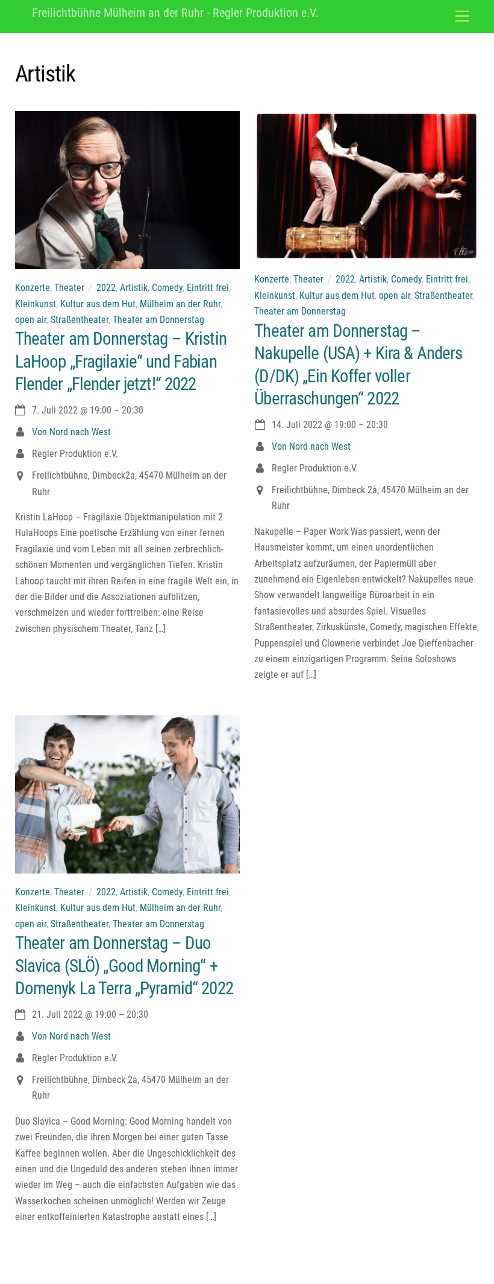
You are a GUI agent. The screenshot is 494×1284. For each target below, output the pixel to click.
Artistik (134, 287)
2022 (106, 287)
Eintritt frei (208, 287)
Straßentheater (79, 319)
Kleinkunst (35, 304)
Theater (69, 287)
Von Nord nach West (71, 432)
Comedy (167, 287)
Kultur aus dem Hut (98, 304)
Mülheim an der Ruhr (180, 304)
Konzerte (32, 287)
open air (30, 319)
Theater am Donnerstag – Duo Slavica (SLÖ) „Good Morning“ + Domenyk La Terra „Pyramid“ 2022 (124, 965)
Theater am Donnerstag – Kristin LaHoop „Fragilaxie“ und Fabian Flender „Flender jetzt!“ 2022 (121, 361)
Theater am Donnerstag (158, 319)
